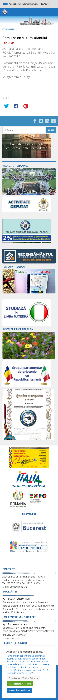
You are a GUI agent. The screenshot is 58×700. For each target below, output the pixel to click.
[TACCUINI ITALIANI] (29, 292)
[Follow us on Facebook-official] (34, 121)
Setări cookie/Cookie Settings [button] (23, 678)
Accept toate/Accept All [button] (20, 683)
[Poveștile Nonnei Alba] (29, 357)
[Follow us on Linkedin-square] (47, 121)
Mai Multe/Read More (19, 690)
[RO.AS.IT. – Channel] (29, 194)
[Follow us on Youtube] (53, 121)
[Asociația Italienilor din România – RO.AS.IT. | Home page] (5, 12)
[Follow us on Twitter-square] (41, 121)
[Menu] (54, 12)
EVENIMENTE (8, 29)
